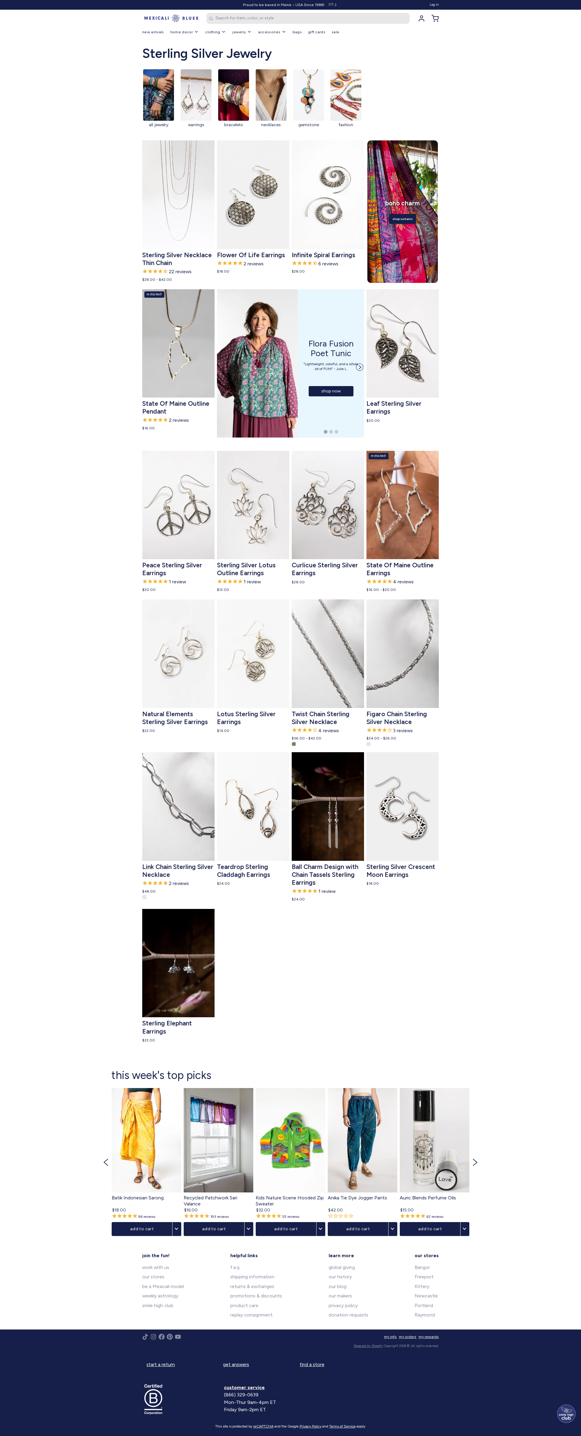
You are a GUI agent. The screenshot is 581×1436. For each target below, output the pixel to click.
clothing (212, 32)
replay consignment (251, 1315)
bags (297, 32)
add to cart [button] (142, 1228)
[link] (158, 102)
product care (244, 1305)
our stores (153, 1277)
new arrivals (153, 32)
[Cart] (433, 18)
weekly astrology (160, 1296)
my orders (407, 1336)
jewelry (239, 32)
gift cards (316, 32)
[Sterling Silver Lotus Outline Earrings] (253, 505)
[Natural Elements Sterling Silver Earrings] (178, 653)
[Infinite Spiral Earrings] (328, 194)
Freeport (424, 1277)
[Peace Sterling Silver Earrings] (178, 505)
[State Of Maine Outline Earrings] (402, 505)
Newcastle (426, 1296)
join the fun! (156, 1255)
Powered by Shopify (368, 1346)
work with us (155, 1267)
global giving (342, 1267)
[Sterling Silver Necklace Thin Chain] (178, 194)
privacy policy (343, 1305)
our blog (337, 1286)
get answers (236, 1364)
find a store (312, 1364)
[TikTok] (145, 1337)
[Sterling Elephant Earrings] (178, 963)
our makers (340, 1296)
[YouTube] (178, 1337)
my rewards (429, 1336)
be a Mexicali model (163, 1286)
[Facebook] (162, 1337)
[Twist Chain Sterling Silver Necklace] (328, 653)
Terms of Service (342, 1426)
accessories (269, 32)
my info (390, 1336)
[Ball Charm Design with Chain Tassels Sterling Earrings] (328, 806)
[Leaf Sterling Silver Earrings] (402, 343)
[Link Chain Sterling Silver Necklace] (178, 806)
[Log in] (419, 18)
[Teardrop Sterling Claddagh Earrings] (253, 806)
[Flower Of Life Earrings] (253, 194)
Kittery (422, 1286)
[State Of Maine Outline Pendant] (178, 343)
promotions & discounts (256, 1296)
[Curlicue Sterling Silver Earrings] (328, 505)
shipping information (252, 1277)
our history (340, 1277)
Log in (434, 5)
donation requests (348, 1315)
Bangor (422, 1267)
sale (335, 32)
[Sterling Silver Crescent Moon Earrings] (402, 806)
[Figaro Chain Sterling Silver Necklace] (402, 653)
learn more (341, 1255)
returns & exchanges (252, 1286)
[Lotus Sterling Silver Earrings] (253, 653)
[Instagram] (153, 1337)
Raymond (425, 1315)
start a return (160, 1364)
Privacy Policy (310, 1426)
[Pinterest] (170, 1337)
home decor (181, 32)
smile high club (157, 1305)
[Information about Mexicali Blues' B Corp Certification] (182, 1399)
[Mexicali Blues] (171, 18)
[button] (178, 241)
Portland (424, 1305)
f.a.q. (235, 1267)
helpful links (244, 1255)
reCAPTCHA (263, 1426)
